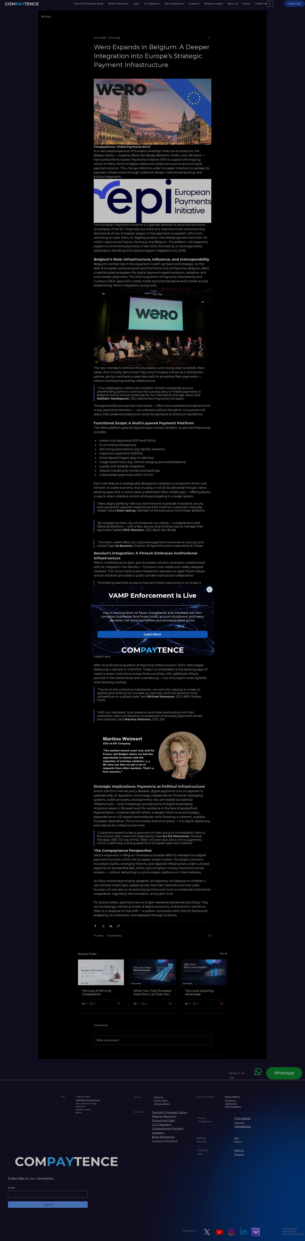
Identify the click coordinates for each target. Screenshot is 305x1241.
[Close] (209, 589)
